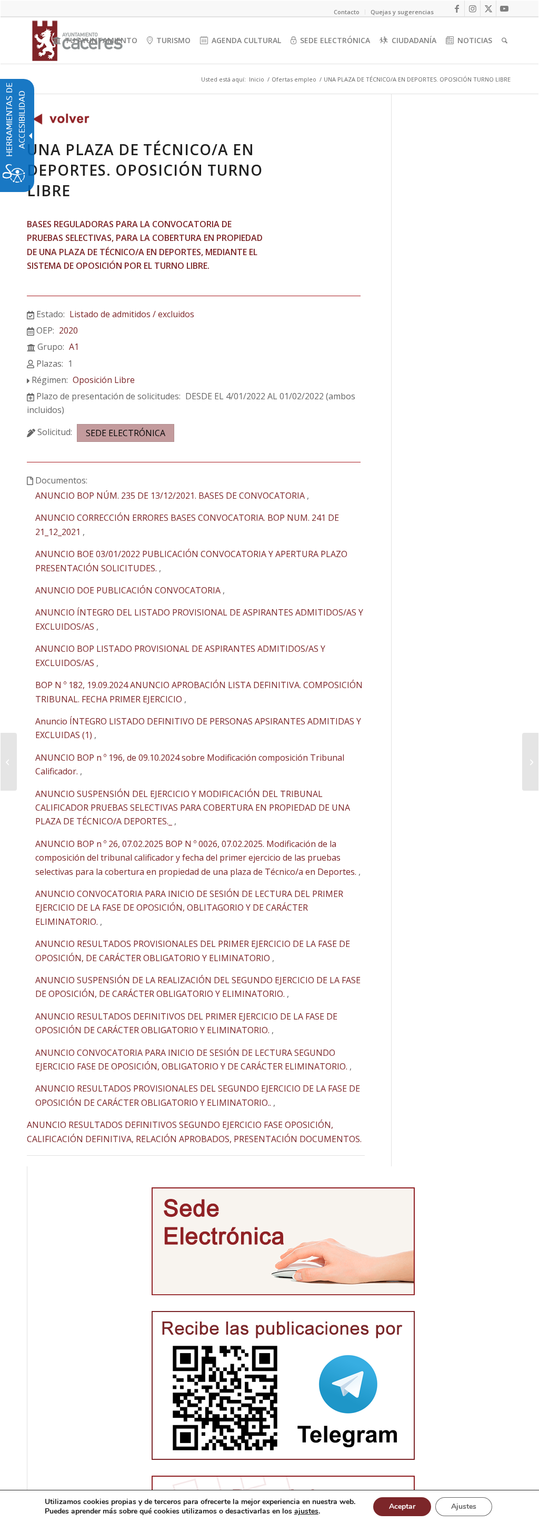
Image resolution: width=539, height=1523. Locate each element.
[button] (9, 762)
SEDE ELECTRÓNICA (125, 433)
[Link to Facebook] (456, 8)
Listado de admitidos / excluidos (131, 314)
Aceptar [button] (402, 1506)
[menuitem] (95, 40)
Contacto (347, 12)
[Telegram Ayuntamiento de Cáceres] (283, 1385)
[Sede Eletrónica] (283, 1241)
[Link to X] (488, 8)
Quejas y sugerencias (402, 12)
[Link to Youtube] (504, 8)
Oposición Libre (104, 380)
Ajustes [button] (463, 1506)
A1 (74, 346)
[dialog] (269, 1506)
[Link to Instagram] (472, 8)
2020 (68, 330)
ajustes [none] (306, 1511)
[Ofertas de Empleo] (61, 121)
